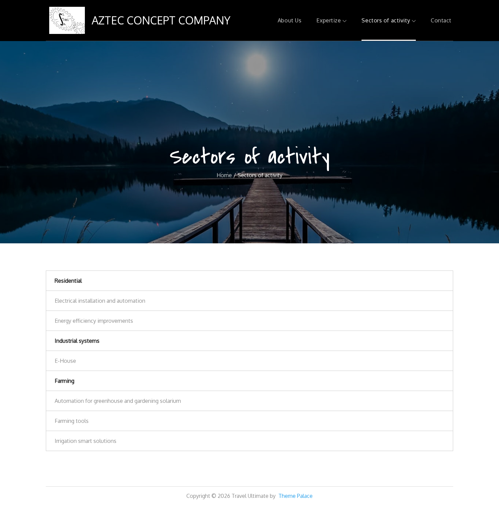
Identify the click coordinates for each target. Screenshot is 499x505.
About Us (289, 20)
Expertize (328, 20)
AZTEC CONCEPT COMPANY (161, 20)
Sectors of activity (386, 20)
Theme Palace (295, 495)
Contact (441, 20)
